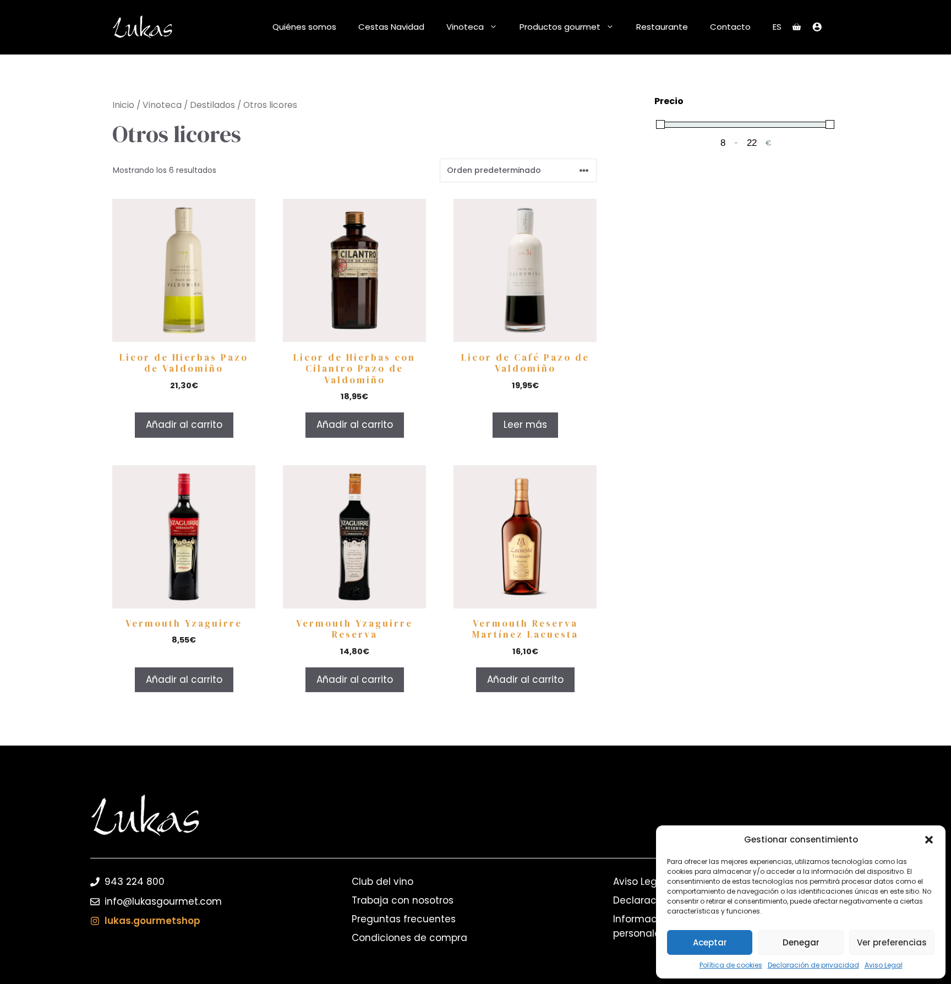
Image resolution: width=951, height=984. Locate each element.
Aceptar (710, 942)
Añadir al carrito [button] (184, 424)
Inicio (123, 105)
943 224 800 (135, 881)
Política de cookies (730, 965)
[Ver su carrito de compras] (796, 27)
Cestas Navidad (391, 26)
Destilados (212, 105)
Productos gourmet (560, 26)
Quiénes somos (304, 26)
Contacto (730, 26)
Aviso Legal (884, 965)
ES (777, 26)
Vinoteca (465, 26)
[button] (928, 839)
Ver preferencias (892, 942)
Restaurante (662, 26)
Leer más (525, 424)
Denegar (801, 942)
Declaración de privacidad (813, 965)
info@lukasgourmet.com (163, 901)
